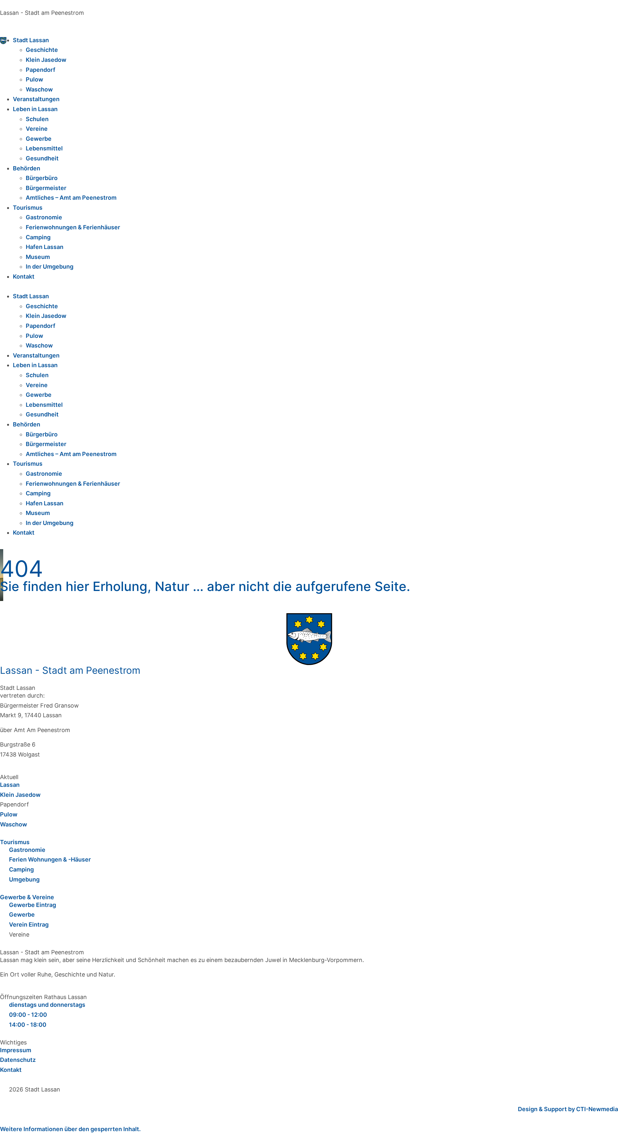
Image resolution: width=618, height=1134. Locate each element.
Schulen (37, 119)
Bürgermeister (46, 188)
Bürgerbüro (42, 178)
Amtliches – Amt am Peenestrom (71, 197)
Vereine (37, 128)
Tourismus (27, 207)
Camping (38, 237)
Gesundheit (42, 158)
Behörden (26, 168)
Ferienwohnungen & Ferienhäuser (73, 227)
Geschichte (42, 49)
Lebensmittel (44, 148)
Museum (38, 256)
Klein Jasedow (46, 59)
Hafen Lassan (44, 246)
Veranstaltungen (36, 99)
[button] (309, 287)
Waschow (39, 89)
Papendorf (40, 69)
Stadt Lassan (31, 40)
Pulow (34, 79)
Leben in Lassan (35, 109)
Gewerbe (39, 138)
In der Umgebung (49, 266)
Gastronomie (44, 217)
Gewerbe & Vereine (27, 897)
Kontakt (23, 276)
